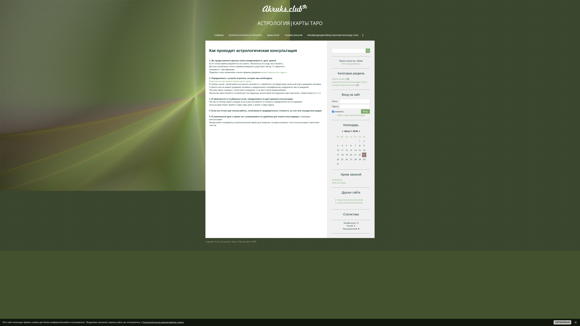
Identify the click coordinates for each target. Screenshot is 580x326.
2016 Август (337, 180)
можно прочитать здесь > (274, 72)
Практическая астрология (350, 199)
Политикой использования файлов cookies (163, 322)
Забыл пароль (344, 115)
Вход (358, 63)
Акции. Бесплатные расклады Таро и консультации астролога (349, 83)
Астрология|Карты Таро (290, 23)
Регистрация (348, 63)
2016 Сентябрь (339, 182)
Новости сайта (339, 79)
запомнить (339, 111)
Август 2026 (351, 131)
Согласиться (562, 322)
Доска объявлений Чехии (350, 202)
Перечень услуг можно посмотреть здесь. (230, 81)
